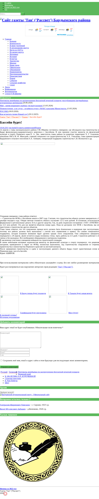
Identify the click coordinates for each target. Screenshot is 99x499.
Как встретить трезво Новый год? (14, 114)
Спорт (12, 85)
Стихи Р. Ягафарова (13, 94)
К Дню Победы (11, 381)
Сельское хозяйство (18, 83)
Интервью (14, 54)
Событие (13, 81)
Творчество (14, 61)
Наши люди (14, 65)
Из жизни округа (17, 52)
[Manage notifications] (5, 494)
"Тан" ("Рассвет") (65, 267)
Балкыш (13, 41)
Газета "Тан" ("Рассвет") (10, 117)
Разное (12, 78)
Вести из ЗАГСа (16, 50)
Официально (15, 67)
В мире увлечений (17, 46)
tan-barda (12, 128)
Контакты (9, 5)
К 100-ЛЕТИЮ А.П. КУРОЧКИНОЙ (20, 376)
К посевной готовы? (8, 315)
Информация (10, 89)
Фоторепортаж (11, 91)
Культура (13, 59)
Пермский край (24, 374)
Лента (7, 87)
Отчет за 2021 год (12, 7)
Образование (15, 70)
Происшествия (16, 76)
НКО (7, 383)
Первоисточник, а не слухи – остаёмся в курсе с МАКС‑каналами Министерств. (33, 109)
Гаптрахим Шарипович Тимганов (15, 405)
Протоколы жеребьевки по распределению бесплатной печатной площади (48, 372)
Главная (8, 39)
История (13, 57)
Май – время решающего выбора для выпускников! (21, 106)
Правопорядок (16, 72)
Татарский (13, 372)
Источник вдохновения (9, 317)
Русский (4, 372)
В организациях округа (19, 48)
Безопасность (15, 43)
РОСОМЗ (4, 111)
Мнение (13, 63)
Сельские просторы (13, 378)
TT (6, 9)
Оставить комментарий (25, 128)
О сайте (8, 3)
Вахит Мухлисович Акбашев (12, 409)
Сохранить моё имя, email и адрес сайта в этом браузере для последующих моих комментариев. (45, 360)
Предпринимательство (19, 74)
